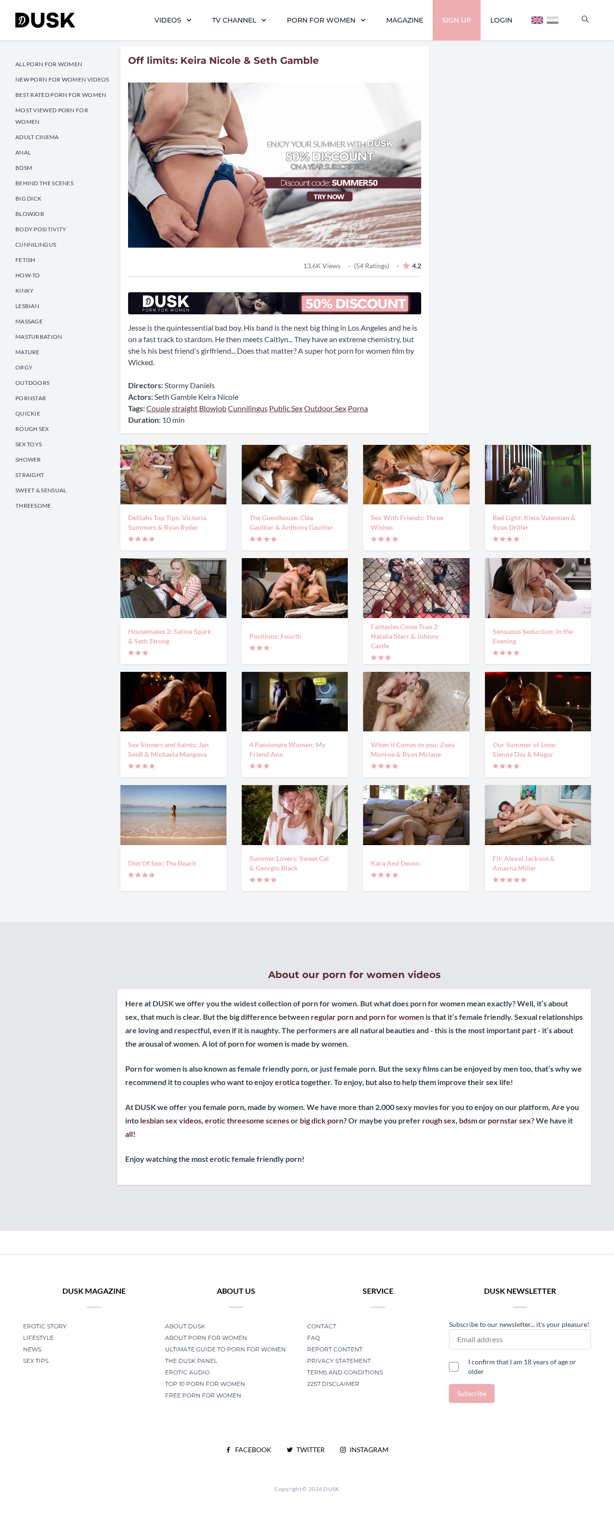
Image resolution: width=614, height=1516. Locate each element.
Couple (158, 408)
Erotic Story (45, 1326)
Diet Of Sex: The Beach (162, 863)
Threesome (33, 505)
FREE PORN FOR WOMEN (203, 1395)
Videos (167, 20)
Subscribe (471, 1393)
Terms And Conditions (345, 1372)
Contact (321, 1326)
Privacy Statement (339, 1360)
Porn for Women (321, 20)
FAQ (313, 1337)
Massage (29, 321)
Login (501, 20)
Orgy (24, 367)
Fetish (25, 259)
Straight (29, 474)
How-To (27, 275)
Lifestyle (38, 1337)
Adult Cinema (37, 137)
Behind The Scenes (44, 183)
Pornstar (30, 398)
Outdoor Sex (325, 408)
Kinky (24, 290)
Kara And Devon (395, 863)
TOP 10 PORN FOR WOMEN (205, 1383)
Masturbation (38, 336)
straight (185, 408)
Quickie (27, 413)
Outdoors (32, 382)
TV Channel (234, 20)
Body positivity (41, 229)
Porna (358, 408)
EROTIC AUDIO (187, 1372)
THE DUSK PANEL (191, 1360)
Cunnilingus (35, 244)
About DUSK (185, 1326)
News (32, 1349)
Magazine (404, 20)
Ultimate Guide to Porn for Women (225, 1349)
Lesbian (27, 306)
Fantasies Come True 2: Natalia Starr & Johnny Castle (405, 636)
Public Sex (286, 408)
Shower (28, 459)
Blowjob (29, 213)
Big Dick (28, 198)
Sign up (456, 20)
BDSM (23, 167)
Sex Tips (35, 1360)
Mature (27, 352)
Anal (23, 152)
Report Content (335, 1349)
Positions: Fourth (275, 636)
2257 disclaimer (333, 1383)
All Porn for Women (48, 64)
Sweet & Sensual (41, 490)
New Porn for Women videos (62, 79)
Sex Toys (28, 444)
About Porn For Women (206, 1337)
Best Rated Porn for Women (60, 94)
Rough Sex (32, 428)
